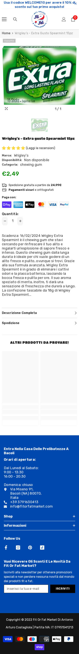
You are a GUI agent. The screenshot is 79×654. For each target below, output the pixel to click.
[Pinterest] (30, 547)
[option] (39, 75)
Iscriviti (63, 588)
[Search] (15, 19)
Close (75, 3)
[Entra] (64, 19)
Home (6, 33)
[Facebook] (6, 547)
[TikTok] (42, 547)
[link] (20, 412)
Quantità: (10, 214)
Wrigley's (21, 155)
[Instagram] (18, 547)
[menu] (4, 19)
